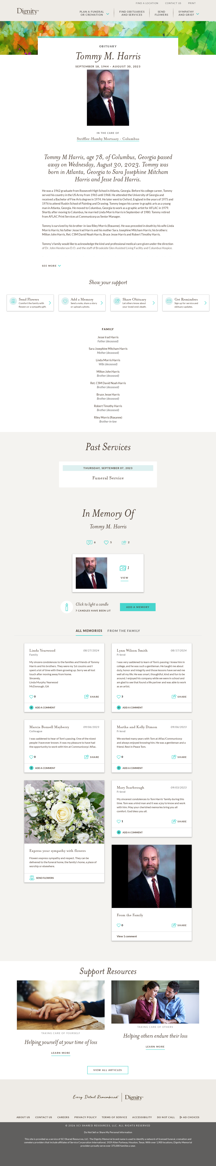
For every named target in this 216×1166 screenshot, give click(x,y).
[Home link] (28, 11)
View (125, 577)
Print (192, 3)
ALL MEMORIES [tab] (89, 631)
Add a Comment (45, 707)
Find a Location (147, 3)
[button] (94, 13)
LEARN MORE (60, 1052)
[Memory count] (89, 542)
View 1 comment (127, 936)
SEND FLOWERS (45, 877)
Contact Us (173, 3)
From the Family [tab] (123, 631)
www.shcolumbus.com (133, 257)
